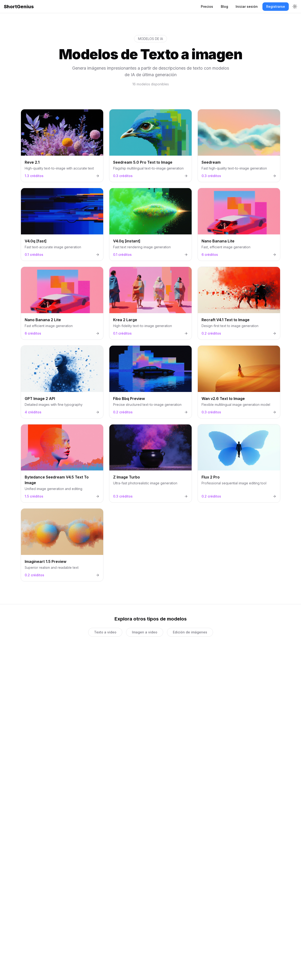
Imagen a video (144, 632)
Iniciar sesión (247, 6)
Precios (207, 6)
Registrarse (275, 6)
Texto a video (105, 632)
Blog (224, 6)
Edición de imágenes (190, 632)
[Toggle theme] (295, 6)
